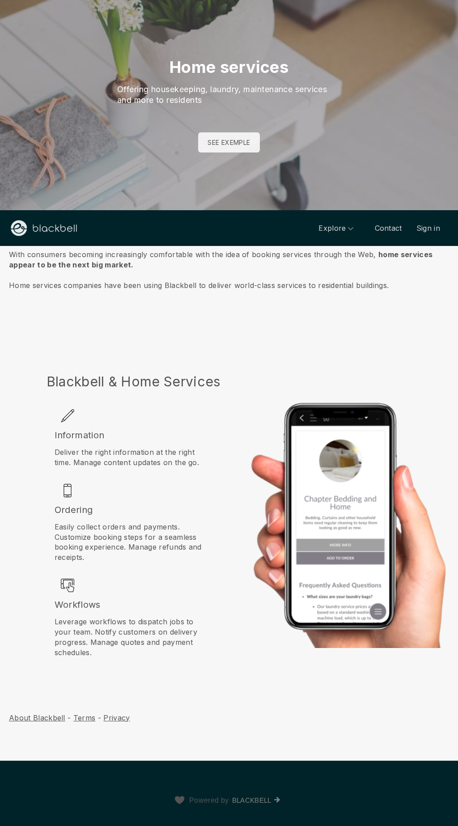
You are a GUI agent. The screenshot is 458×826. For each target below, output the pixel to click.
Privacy (116, 717)
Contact (388, 228)
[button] (229, 274)
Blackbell (251, 800)
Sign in (428, 228)
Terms (84, 717)
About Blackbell (37, 717)
